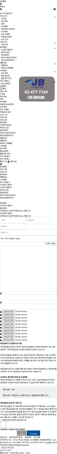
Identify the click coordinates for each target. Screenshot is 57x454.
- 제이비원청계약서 (7, 60)
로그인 (2, 13)
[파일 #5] (1, 324)
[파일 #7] (1, 330)
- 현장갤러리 (4, 54)
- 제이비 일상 (5, 52)
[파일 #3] (1, 317)
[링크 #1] (1, 293)
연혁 (1, 99)
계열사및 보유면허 (7, 104)
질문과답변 (4, 151)
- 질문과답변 (4, 75)
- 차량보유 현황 (6, 36)
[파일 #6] (1, 327)
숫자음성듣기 (24, 424)
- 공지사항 (4, 73)
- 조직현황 (4, 26)
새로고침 (30, 424)
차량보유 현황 (5, 112)
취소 (21, 434)
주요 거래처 (4, 109)
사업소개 (3, 117)
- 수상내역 (4, 31)
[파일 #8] (1, 333)
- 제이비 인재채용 (6, 67)
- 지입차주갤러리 (6, 49)
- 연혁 (2, 23)
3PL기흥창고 (5, 156)
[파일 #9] (1, 337)
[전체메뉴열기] (1, 4)
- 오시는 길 (4, 39)
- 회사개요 (4, 21)
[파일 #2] (1, 314)
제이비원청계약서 (6, 135)
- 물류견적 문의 (6, 78)
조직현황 (3, 101)
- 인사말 (3, 18)
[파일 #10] (1, 340)
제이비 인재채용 (6, 143)
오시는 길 (3, 114)
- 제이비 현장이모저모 (8, 57)
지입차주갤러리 (6, 125)
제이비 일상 (4, 127)
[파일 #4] (1, 321)
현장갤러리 (4, 130)
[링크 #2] (1, 302)
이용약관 (28, 437)
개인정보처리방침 (15, 437)
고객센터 (3, 145)
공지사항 (3, 148)
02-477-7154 (5, 450)
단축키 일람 (50, 243)
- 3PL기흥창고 (5, 83)
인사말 (2, 93)
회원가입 (8, 13)
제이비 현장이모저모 (8, 132)
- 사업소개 (4, 44)
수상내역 (3, 106)
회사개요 (3, 96)
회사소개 (3, 91)
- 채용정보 (4, 65)
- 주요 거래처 (5, 34)
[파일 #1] (1, 311)
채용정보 (3, 138)
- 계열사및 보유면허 (7, 29)
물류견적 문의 (5, 153)
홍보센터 (3, 122)
